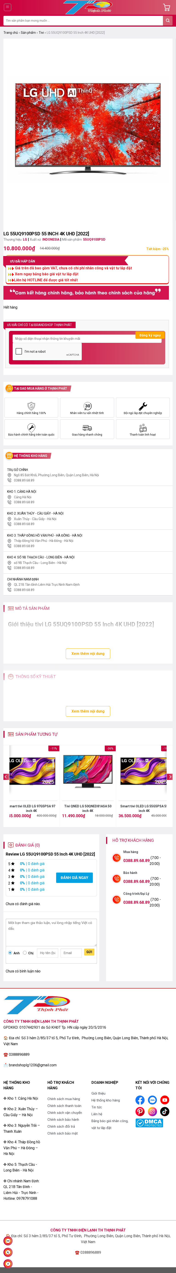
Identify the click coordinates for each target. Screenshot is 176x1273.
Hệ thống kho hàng (105, 1100)
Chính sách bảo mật (62, 1133)
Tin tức (96, 1107)
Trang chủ (10, 32)
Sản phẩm (28, 32)
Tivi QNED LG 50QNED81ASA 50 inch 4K (87, 808)
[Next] (170, 786)
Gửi (89, 952)
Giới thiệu (98, 1093)
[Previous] (6, 786)
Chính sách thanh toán (64, 1106)
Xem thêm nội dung (88, 653)
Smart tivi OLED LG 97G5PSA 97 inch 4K (31, 808)
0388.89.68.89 (136, 860)
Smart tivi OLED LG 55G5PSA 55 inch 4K (144, 808)
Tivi (41, 32)
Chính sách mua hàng (63, 1099)
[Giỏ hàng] (168, 7)
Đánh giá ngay (74, 878)
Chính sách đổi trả (61, 1126)
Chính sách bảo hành (63, 1120)
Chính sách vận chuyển (64, 1113)
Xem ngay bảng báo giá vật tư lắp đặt (46, 274)
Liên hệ (96, 1114)
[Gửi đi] (168, 20)
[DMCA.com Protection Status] (149, 1122)
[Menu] (7, 7)
